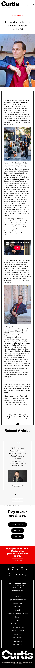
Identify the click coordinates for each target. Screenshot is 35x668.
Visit (15, 530)
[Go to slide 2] (17, 494)
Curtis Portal (16, 574)
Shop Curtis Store (17, 645)
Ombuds (17, 610)
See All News (17, 500)
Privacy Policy (17, 634)
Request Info (15, 524)
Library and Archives (17, 627)
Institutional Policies (17, 631)
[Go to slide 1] (15, 494)
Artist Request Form (17, 624)
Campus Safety (17, 641)
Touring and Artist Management (17, 614)
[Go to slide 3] (19, 494)
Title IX (17, 620)
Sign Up (15, 560)
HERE (19, 388)
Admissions (17, 607)
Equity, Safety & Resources (17, 600)
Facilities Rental (18, 638)
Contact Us (17, 596)
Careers (17, 617)
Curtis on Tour (17, 603)
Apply (16, 536)
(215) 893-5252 (17, 591)
